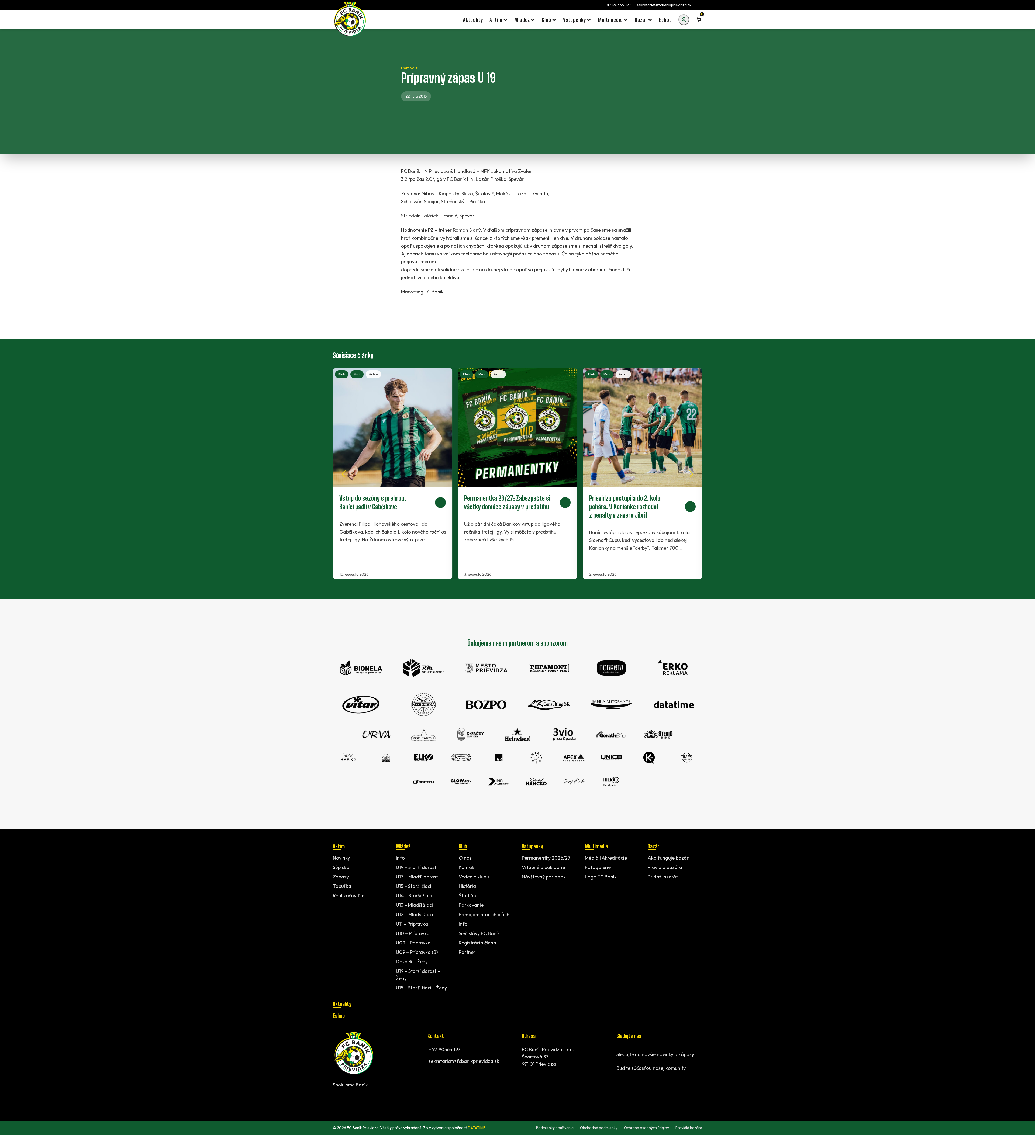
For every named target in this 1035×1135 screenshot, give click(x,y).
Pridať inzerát (663, 877)
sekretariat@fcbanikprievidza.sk (663, 4)
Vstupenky (532, 846)
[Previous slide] (343, 473)
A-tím (373, 374)
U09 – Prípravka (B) (417, 952)
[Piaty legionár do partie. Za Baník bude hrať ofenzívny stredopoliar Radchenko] (642, 473)
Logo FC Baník (601, 877)
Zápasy (341, 877)
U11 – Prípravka (412, 924)
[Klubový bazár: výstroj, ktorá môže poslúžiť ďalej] (517, 473)
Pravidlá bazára (665, 867)
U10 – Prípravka (413, 933)
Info (400, 858)
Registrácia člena (477, 943)
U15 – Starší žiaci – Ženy (421, 988)
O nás (465, 858)
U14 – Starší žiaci (414, 895)
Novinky (341, 858)
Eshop (339, 1015)
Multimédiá (596, 846)
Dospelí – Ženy (412, 961)
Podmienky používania (555, 1127)
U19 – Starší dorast (416, 867)
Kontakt (467, 867)
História (467, 886)
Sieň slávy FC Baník (479, 933)
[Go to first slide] (691, 473)
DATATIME (476, 1127)
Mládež (403, 846)
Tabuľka (342, 886)
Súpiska (341, 867)
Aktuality (342, 1004)
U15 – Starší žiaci (413, 886)
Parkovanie (471, 905)
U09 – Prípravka (413, 943)
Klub (341, 374)
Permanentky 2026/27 (546, 858)
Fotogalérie (598, 867)
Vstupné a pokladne (543, 867)
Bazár (653, 846)
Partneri (468, 952)
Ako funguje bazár (668, 858)
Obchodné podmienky (598, 1127)
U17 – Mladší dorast (417, 877)
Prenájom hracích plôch (484, 914)
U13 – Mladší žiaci (414, 905)
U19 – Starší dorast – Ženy (418, 974)
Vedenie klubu (474, 877)
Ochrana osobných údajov (646, 1127)
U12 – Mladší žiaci (414, 914)
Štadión (467, 895)
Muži (357, 374)
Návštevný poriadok (544, 877)
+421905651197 (618, 4)
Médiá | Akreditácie (606, 858)
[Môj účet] (683, 19)
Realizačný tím (348, 895)
